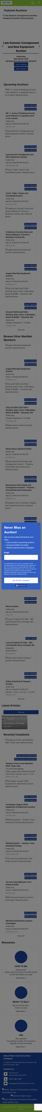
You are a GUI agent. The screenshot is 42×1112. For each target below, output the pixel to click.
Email (6, 552)
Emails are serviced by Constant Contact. (15, 574)
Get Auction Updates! (21, 580)
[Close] (38, 524)
